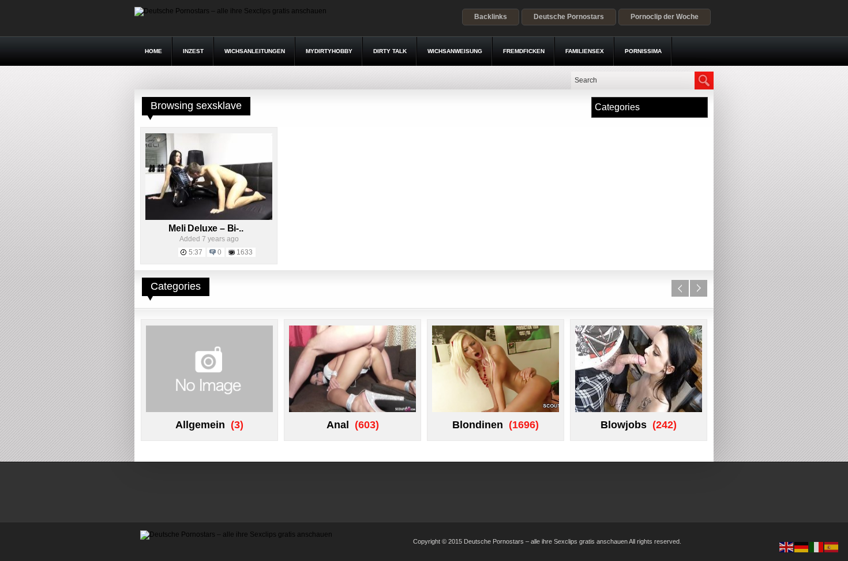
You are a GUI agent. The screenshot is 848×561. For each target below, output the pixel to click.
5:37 (195, 252)
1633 (245, 252)
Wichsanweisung (454, 51)
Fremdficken (524, 51)
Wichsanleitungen (254, 51)
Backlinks (490, 17)
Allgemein (200, 425)
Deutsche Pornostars (569, 17)
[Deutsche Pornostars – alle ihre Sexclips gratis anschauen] (230, 11)
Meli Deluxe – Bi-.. (205, 228)
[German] (801, 547)
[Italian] (816, 547)
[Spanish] (831, 547)
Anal (338, 425)
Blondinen (477, 425)
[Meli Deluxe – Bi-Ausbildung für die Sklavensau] (208, 218)
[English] (786, 547)
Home (153, 51)
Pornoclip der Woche (665, 17)
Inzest (193, 51)
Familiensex (584, 51)
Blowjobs (624, 425)
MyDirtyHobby (329, 51)
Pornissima (643, 51)
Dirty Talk (390, 51)
